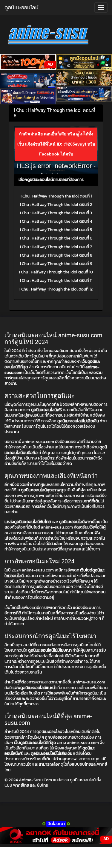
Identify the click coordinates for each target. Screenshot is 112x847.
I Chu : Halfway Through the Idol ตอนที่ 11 (56, 280)
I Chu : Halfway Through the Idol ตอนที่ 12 (56, 289)
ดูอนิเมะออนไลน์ (21, 7)
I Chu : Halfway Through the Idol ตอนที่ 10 (56, 272)
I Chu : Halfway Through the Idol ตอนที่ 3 (56, 213)
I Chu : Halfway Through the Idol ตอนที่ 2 (56, 204)
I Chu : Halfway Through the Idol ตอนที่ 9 (56, 264)
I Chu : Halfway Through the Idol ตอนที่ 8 (56, 255)
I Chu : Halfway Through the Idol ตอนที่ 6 (56, 238)
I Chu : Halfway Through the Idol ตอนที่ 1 (56, 196)
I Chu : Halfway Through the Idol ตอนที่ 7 (56, 247)
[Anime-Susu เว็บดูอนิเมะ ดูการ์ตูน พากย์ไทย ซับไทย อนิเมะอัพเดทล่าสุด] (56, 36)
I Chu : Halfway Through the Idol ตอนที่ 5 (56, 230)
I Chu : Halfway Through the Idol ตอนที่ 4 (56, 221)
